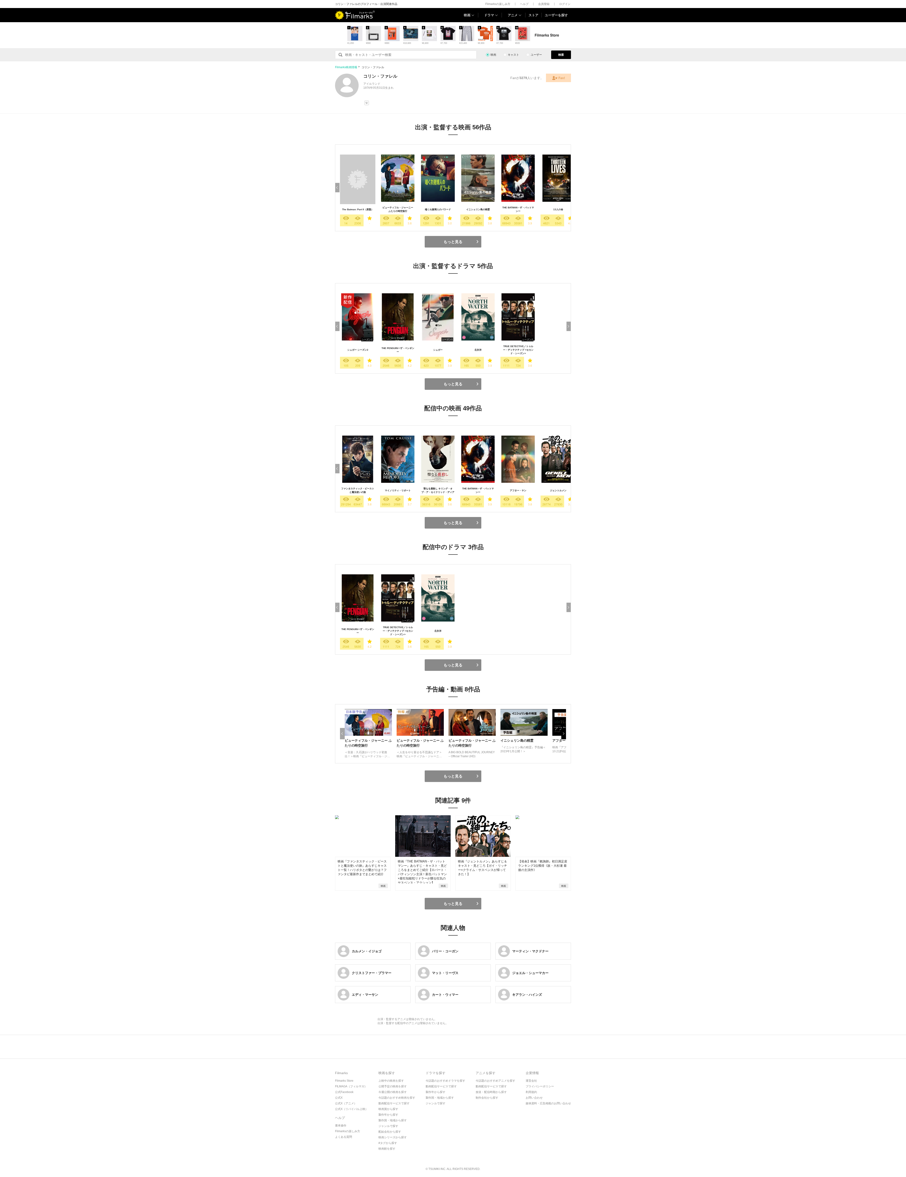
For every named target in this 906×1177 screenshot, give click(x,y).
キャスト (513, 54)
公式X (339, 1097)
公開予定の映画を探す (392, 1086)
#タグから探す (387, 1143)
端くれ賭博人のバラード (438, 209)
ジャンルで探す (388, 1126)
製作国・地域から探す (392, 1120)
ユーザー (536, 54)
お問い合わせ (534, 1097)
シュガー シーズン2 (357, 350)
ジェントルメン (558, 490)
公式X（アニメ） (346, 1103)
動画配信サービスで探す (394, 1103)
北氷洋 (478, 350)
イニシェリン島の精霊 (478, 209)
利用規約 (531, 1092)
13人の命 (558, 209)
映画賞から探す (388, 1109)
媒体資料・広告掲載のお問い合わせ (548, 1103)
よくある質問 (343, 1137)
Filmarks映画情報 (346, 67)
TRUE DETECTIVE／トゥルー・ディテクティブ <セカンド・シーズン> (518, 350)
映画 (467, 15)
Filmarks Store (344, 1080)
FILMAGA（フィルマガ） (351, 1086)
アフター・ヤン (518, 490)
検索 (561, 54)
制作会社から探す (487, 1097)
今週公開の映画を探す (392, 1092)
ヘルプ (524, 4)
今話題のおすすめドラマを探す (445, 1080)
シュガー (438, 350)
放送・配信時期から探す (491, 1092)
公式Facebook (344, 1092)
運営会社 (531, 1080)
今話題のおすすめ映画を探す (396, 1097)
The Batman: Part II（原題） (357, 209)
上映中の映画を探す (391, 1080)
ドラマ (489, 15)
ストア (533, 15)
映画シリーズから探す (392, 1137)
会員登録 (543, 4)
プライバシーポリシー (540, 1086)
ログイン (564, 4)
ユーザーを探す (556, 15)
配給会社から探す (389, 1131)
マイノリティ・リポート (398, 490)
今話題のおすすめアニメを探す (495, 1080)
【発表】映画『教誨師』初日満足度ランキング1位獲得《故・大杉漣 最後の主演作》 (542, 866)
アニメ (513, 15)
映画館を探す (386, 1148)
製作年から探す (388, 1114)
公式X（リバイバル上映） (351, 1109)
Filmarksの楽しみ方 (497, 4)
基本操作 (340, 1125)
